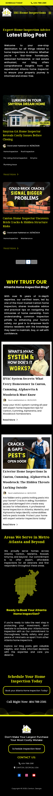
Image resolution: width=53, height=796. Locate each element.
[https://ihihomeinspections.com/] (13, 12)
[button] (49, 13)
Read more (10, 174)
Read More (9, 419)
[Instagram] (26, 775)
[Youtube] (34, 775)
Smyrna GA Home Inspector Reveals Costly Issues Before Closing (22, 135)
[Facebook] (19, 775)
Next (34, 262)
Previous (20, 262)
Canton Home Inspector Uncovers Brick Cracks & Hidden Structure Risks (26, 222)
